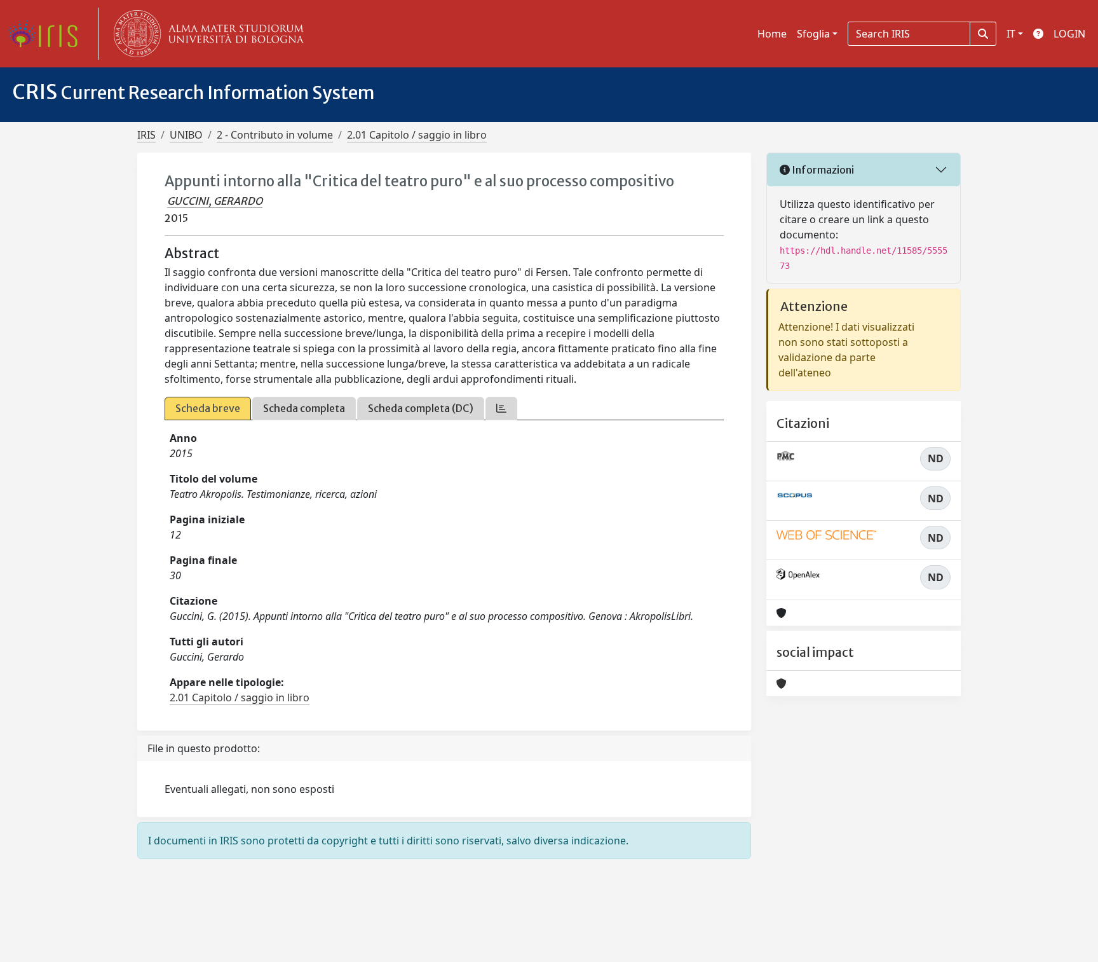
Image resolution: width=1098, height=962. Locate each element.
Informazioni (822, 169)
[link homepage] (48, 34)
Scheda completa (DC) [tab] (420, 408)
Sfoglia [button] (813, 34)
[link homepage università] (206, 34)
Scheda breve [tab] (207, 408)
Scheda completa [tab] (304, 408)
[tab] (501, 408)
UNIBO (186, 135)
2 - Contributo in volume (275, 135)
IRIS (146, 135)
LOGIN (1069, 34)
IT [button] (1010, 34)
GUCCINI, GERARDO (214, 201)
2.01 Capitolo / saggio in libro (417, 135)
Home (772, 34)
